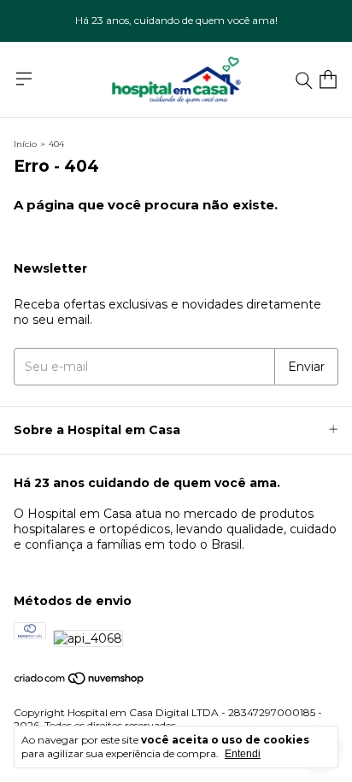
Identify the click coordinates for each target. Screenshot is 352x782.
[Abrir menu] (24, 78)
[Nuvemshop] (80, 681)
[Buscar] (304, 79)
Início (25, 144)
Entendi (243, 754)
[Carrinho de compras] (328, 79)
